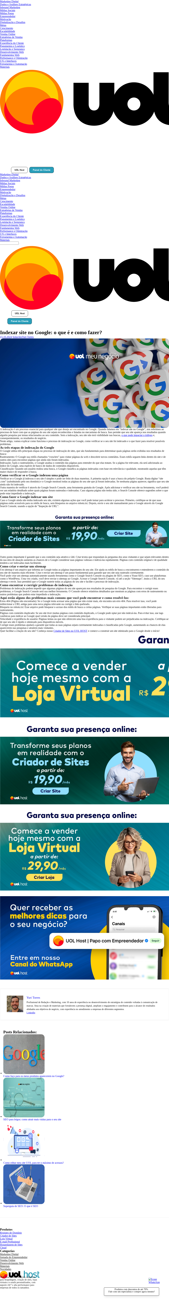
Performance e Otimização (14, 58)
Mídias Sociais (7, 10)
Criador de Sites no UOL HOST (70, 630)
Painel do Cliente (41, 170)
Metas (3, 25)
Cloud (3, 1247)
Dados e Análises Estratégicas (15, 4)
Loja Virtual (6, 1238)
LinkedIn (31, 1012)
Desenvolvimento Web (12, 52)
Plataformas (6, 40)
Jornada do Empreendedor (13, 1257)
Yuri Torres (28, 337)
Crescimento (6, 28)
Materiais (5, 67)
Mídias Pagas (7, 13)
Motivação (5, 19)
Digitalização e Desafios (12, 22)
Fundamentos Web (9, 55)
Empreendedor (7, 16)
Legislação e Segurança (12, 49)
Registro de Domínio (11, 1232)
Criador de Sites (8, 1235)
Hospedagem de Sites (11, 1244)
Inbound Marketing (10, 7)
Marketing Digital (9, 1)
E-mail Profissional (10, 1241)
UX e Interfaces (8, 61)
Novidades (5, 1269)
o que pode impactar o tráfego (136, 435)
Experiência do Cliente (12, 43)
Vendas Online (7, 34)
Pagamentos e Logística (12, 46)
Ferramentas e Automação (13, 64)
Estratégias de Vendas (11, 37)
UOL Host (19, 170)
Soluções (17, 337)
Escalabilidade (7, 31)
